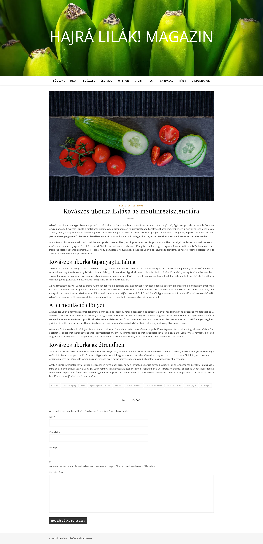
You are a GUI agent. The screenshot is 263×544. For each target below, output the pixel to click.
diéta (83, 385)
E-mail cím (55, 432)
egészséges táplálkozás (100, 385)
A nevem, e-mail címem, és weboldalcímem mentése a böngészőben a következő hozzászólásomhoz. (102, 466)
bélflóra (54, 385)
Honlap (53, 447)
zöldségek (205, 385)
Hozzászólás (56, 472)
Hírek (182, 80)
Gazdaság (167, 80)
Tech (151, 80)
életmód (118, 385)
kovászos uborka (174, 385)
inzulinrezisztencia (154, 385)
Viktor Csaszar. (86, 538)
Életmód (107, 80)
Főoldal (59, 80)
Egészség (89, 80)
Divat (74, 80)
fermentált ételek (134, 385)
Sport (139, 80)
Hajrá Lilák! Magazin (132, 36)
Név (52, 416)
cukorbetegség (69, 385)
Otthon (123, 80)
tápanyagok (191, 385)
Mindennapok (200, 80)
